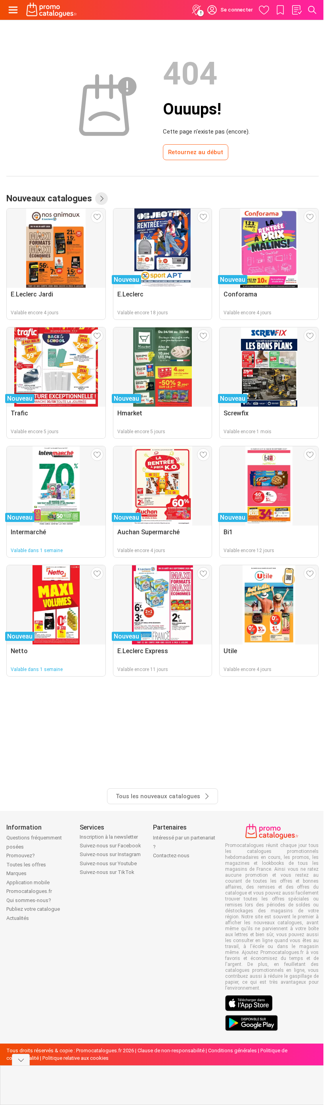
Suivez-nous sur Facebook (110, 846)
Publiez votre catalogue (33, 909)
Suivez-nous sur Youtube (108, 863)
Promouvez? (20, 855)
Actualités (17, 918)
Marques (16, 873)
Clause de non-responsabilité (171, 1050)
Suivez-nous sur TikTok (107, 872)
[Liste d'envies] (296, 10)
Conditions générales (232, 1050)
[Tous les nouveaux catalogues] (101, 198)
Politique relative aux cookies (75, 1058)
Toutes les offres (26, 865)
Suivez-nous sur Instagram (110, 854)
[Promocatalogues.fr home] (51, 9)
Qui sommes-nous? (28, 900)
